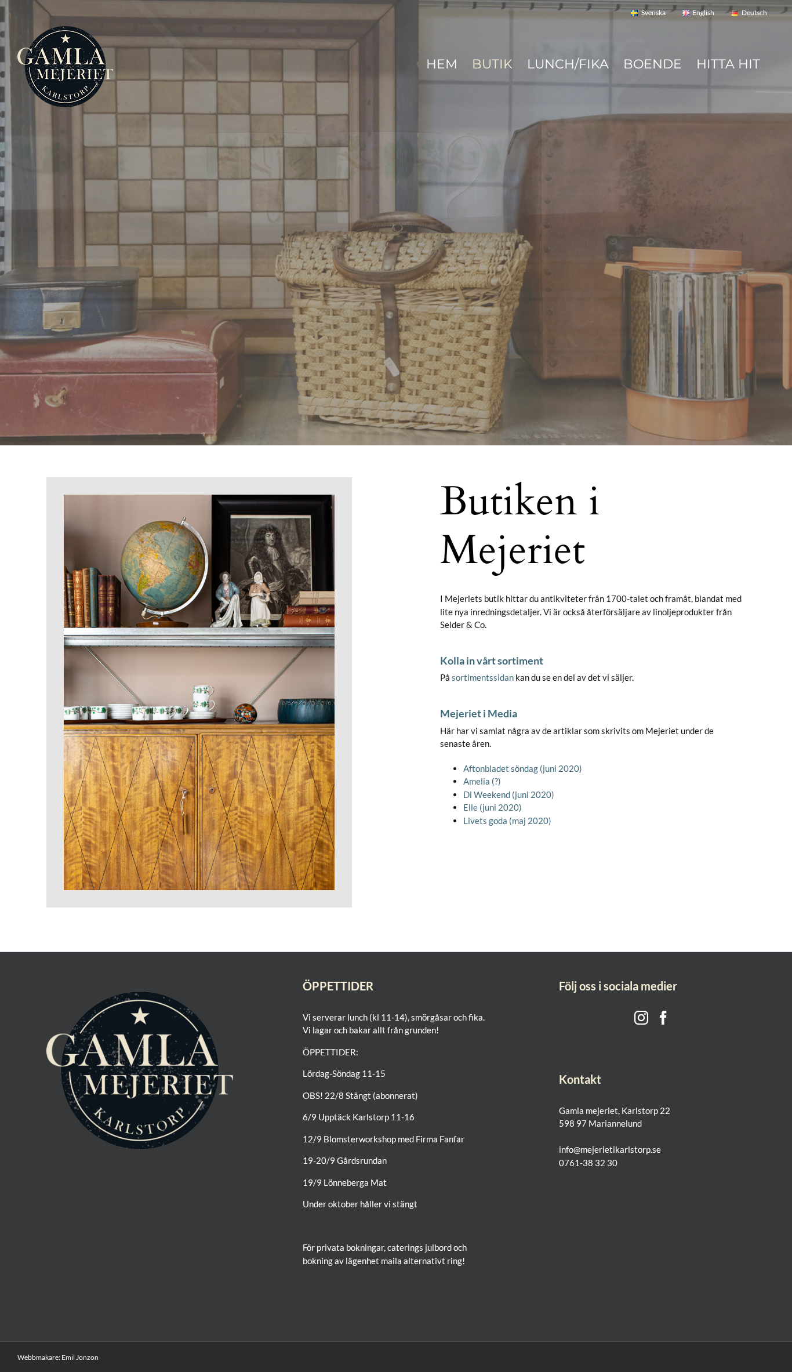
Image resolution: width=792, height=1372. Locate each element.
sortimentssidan (483, 677)
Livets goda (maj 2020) (507, 820)
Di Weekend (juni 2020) (508, 794)
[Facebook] (663, 1018)
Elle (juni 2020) (492, 807)
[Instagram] (641, 1018)
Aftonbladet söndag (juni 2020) (522, 768)
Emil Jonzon (80, 1357)
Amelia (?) (482, 781)
